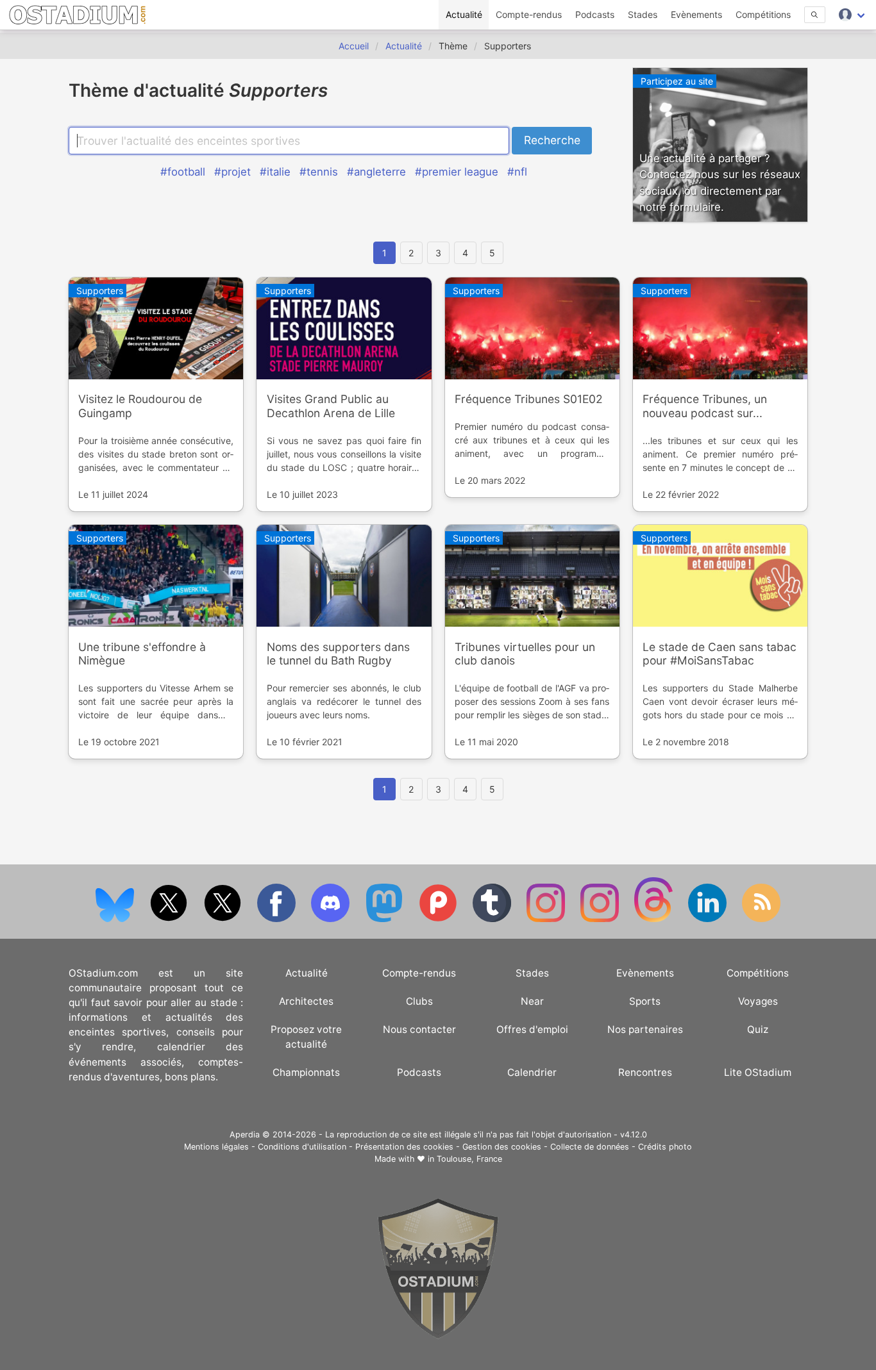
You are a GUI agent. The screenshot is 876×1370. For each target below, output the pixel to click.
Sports (645, 1001)
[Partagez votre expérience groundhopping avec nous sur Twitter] (169, 919)
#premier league (456, 171)
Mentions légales (216, 1146)
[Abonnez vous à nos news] (761, 919)
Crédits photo (665, 1146)
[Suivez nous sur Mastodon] (385, 919)
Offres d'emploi (532, 1029)
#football (182, 171)
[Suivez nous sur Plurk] (439, 919)
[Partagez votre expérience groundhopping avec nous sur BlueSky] (116, 919)
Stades (642, 14)
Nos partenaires (645, 1029)
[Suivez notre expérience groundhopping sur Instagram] (547, 919)
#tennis (318, 171)
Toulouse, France (469, 1159)
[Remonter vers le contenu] (438, 1336)
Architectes (306, 1001)
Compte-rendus (529, 14)
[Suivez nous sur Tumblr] (493, 919)
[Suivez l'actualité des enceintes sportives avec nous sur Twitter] (223, 919)
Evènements (696, 14)
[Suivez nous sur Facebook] (277, 919)
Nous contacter (419, 1029)
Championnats (306, 1072)
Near (532, 1001)
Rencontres (645, 1072)
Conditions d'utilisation (302, 1146)
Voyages (758, 1001)
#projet (232, 171)
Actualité (464, 14)
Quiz (757, 1029)
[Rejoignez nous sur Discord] (331, 919)
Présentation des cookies (404, 1146)
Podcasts (594, 14)
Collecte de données (589, 1146)
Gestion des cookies (501, 1146)
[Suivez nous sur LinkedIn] (708, 919)
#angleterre (376, 171)
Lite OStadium (757, 1072)
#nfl (517, 171)
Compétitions (763, 14)
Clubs (419, 1001)
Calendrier (532, 1072)
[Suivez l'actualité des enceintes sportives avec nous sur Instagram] (600, 919)
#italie (275, 171)
